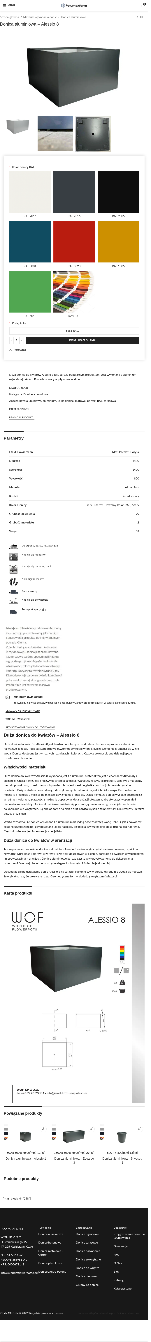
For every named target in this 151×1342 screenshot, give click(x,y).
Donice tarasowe (87, 1242)
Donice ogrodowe (87, 1234)
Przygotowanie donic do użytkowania (129, 1236)
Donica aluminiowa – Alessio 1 (26, 1158)
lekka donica (66, 400)
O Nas (118, 1263)
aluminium (49, 400)
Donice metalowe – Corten (50, 1253)
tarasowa (110, 400)
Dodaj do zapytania (82, 340)
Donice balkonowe (88, 1251)
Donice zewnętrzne (88, 1259)
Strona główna (9, 17)
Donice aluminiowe (73, 17)
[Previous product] (137, 17)
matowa (80, 400)
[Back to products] (141, 17)
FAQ (117, 1254)
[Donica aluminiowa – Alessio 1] (26, 1136)
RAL (99, 400)
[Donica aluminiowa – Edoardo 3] (74, 1136)
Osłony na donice (87, 1284)
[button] (43, 1129)
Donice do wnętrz (87, 1268)
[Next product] (146, 17)
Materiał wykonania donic (40, 17)
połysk (91, 400)
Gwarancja (121, 1246)
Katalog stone (122, 1288)
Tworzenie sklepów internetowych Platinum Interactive (107, 1313)
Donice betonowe (49, 1242)
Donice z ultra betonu (52, 1271)
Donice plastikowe (50, 1263)
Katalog (119, 1280)
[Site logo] (74, 5)
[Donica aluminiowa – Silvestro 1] (122, 1136)
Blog (116, 1271)
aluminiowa (33, 400)
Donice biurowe (86, 1276)
